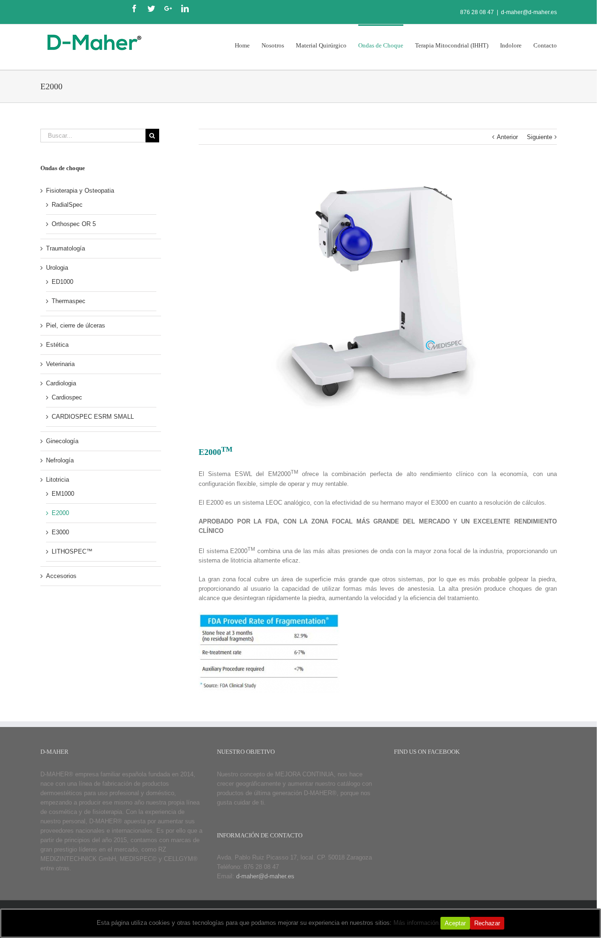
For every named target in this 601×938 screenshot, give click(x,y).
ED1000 (62, 281)
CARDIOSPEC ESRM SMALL (93, 416)
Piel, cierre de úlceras (75, 325)
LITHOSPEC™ (72, 551)
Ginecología (62, 441)
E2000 (60, 512)
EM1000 (63, 493)
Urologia (57, 267)
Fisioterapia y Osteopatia (80, 190)
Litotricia (57, 479)
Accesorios (61, 575)
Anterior (507, 137)
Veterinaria (60, 363)
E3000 (60, 532)
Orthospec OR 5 (74, 223)
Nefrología (60, 460)
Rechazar (487, 923)
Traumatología (65, 248)
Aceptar (455, 923)
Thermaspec (68, 301)
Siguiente (539, 137)
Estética (57, 344)
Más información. (416, 922)
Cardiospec (67, 397)
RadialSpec (67, 204)
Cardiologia (61, 383)
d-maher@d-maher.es (529, 12)
